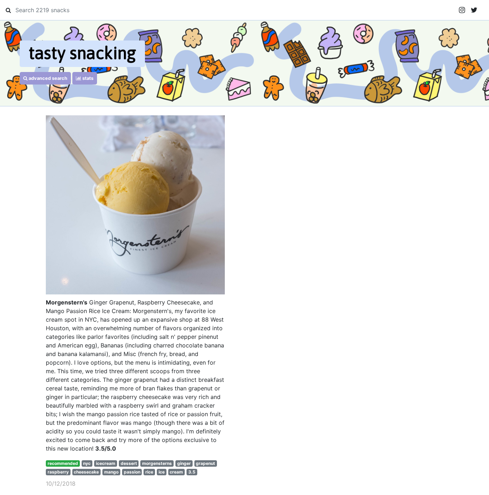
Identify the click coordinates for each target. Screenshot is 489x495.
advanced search (47, 78)
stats (87, 78)
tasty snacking (82, 53)
